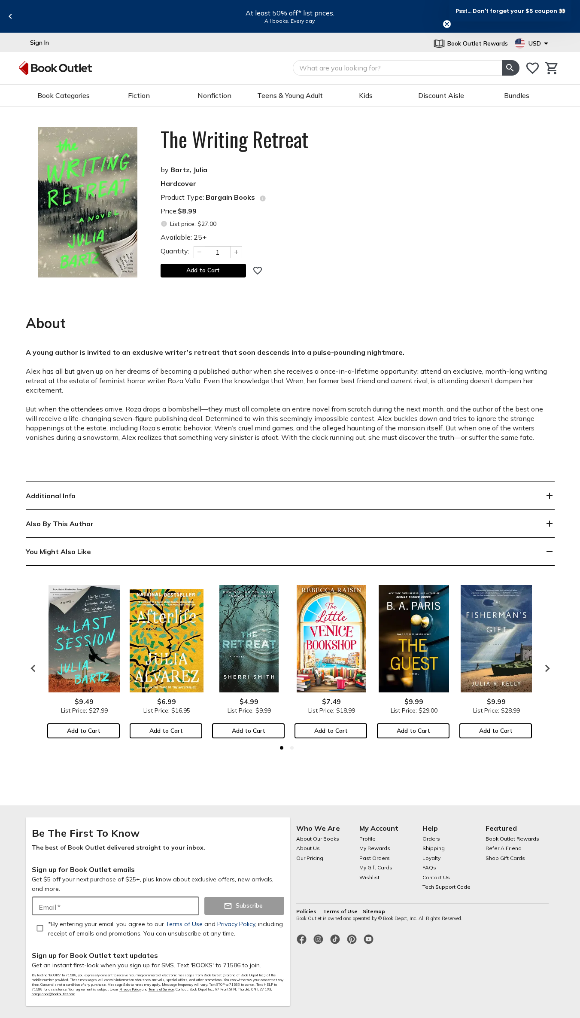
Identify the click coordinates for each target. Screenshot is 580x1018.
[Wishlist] (532, 68)
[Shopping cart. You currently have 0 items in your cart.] (552, 68)
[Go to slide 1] (281, 748)
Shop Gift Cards (505, 858)
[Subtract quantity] (199, 252)
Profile (367, 838)
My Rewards (374, 848)
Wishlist (369, 877)
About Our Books (317, 838)
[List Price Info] (164, 224)
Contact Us (436, 877)
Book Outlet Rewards (512, 838)
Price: (179, 211)
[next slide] (545, 668)
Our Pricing (309, 858)
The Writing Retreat (234, 139)
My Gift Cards (375, 867)
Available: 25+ (183, 237)
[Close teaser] (447, 24)
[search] (510, 68)
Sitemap (374, 911)
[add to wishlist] (257, 270)
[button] (510, 10)
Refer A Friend (504, 848)
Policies (307, 911)
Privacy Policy (130, 989)
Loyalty (431, 858)
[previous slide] (10, 16)
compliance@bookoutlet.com (53, 994)
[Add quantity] (236, 252)
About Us (308, 848)
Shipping (433, 848)
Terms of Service (161, 989)
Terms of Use (340, 911)
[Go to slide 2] (292, 748)
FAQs (429, 867)
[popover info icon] (262, 198)
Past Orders (374, 858)
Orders (431, 838)
